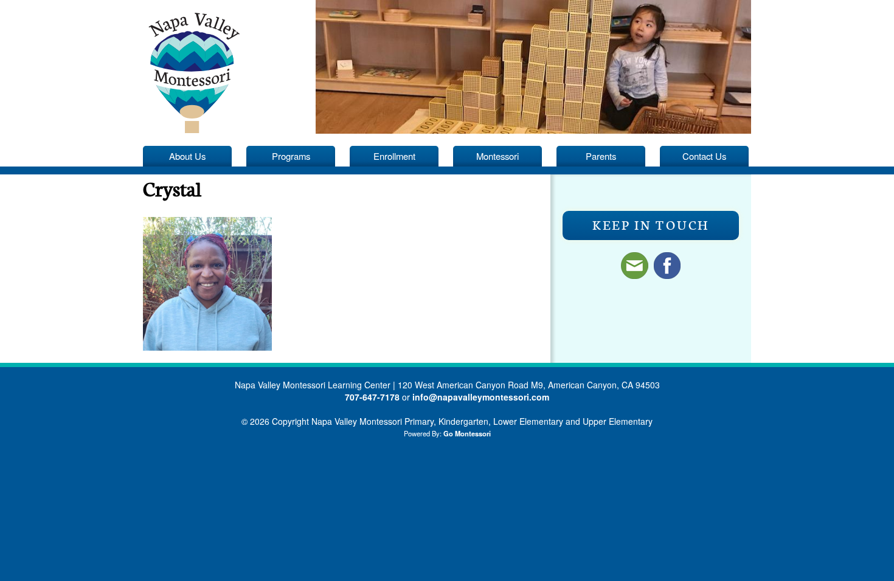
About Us (187, 156)
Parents (601, 156)
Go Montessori (467, 433)
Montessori (497, 156)
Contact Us (704, 156)
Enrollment (394, 156)
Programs (291, 156)
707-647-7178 (372, 397)
